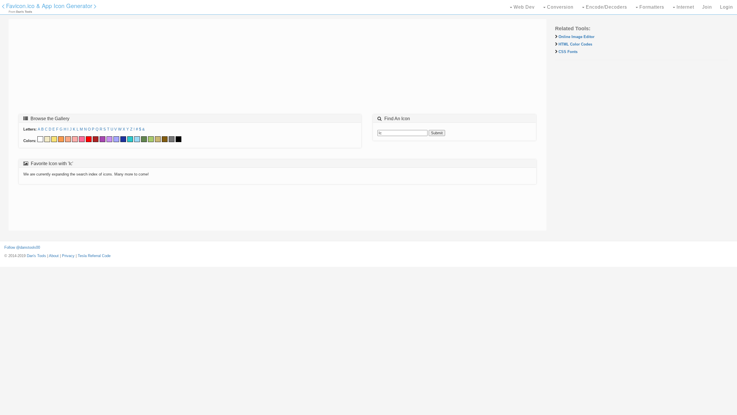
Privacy (68, 256)
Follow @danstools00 (22, 247)
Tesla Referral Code (94, 256)
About (54, 256)
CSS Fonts (568, 52)
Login (726, 7)
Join (707, 7)
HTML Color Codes (575, 44)
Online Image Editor (576, 37)
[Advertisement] (185, 68)
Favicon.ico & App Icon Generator (49, 5)
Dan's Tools (36, 256)
